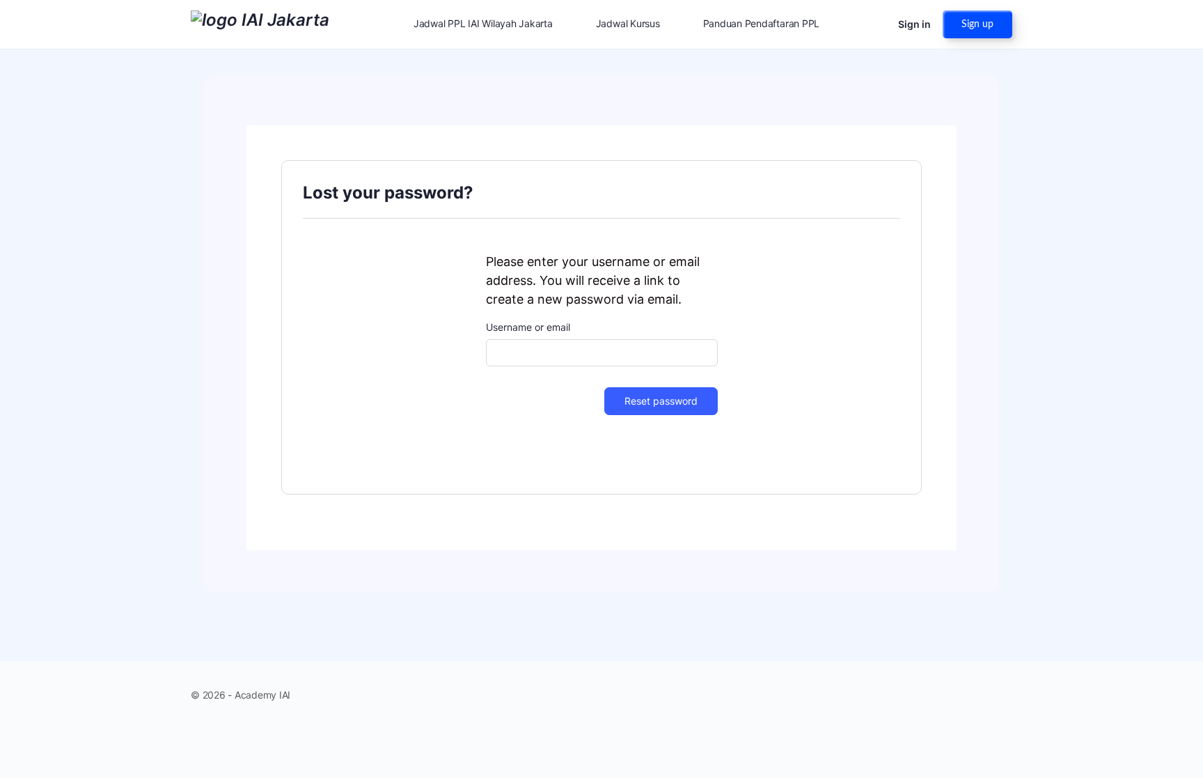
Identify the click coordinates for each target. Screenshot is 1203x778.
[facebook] (953, 694)
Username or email (528, 327)
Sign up (977, 24)
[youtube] (1004, 694)
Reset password (661, 401)
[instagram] (978, 694)
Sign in (914, 24)
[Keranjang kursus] (875, 24)
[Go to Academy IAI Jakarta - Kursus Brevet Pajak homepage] (260, 23)
